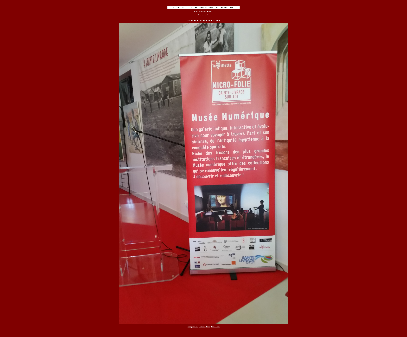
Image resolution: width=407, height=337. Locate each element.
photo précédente (192, 20)
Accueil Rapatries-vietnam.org (203, 11)
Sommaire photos (204, 20)
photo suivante (215, 20)
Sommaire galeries (203, 15)
